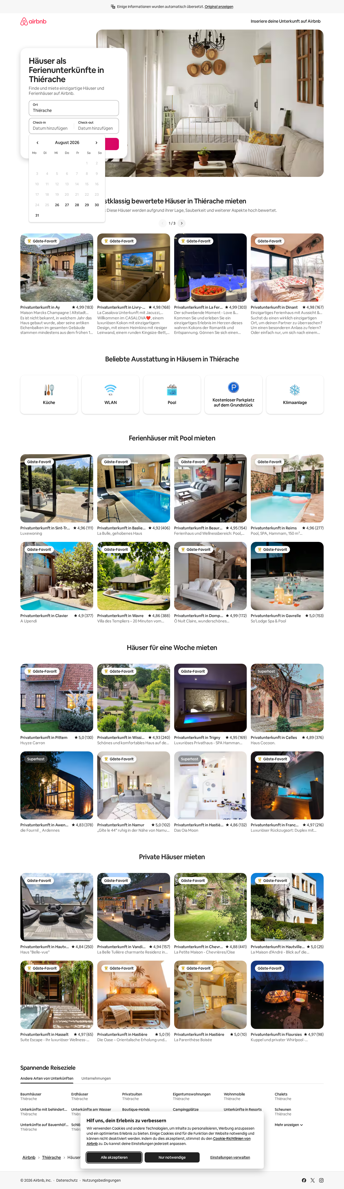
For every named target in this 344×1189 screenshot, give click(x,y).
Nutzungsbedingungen (101, 1180)
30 (97, 205)
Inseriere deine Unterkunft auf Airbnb (286, 21)
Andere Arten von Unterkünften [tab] (46, 1078)
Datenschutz (67, 1180)
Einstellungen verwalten (230, 1157)
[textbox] (51, 128)
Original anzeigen (219, 6)
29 (87, 205)
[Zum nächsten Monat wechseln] (96, 142)
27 (67, 205)
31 (37, 215)
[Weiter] (181, 223)
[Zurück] (163, 223)
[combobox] (74, 110)
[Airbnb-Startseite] (33, 21)
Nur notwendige (172, 1157)
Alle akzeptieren (114, 1157)
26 (57, 205)
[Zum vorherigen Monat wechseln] (37, 142)
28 (77, 205)
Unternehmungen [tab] (96, 1078)
